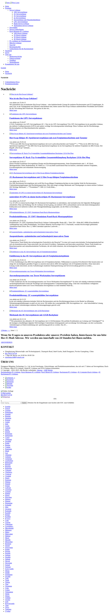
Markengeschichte (15, 56)
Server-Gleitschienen (16, 29)
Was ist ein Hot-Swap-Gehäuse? (23, 98)
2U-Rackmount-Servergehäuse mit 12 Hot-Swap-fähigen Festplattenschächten (43, 177)
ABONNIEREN (6, 342)
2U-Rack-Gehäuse (20, 35)
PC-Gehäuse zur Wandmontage (20, 41)
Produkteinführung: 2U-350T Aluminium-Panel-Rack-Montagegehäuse (41, 216)
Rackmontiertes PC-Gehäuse (10, 372)
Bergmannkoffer (15, 47)
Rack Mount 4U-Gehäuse (50, 372)
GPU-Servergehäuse (21, 22)
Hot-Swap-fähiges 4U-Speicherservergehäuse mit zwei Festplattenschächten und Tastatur (48, 138)
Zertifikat (12, 60)
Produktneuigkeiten (11, 84)
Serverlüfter (13, 27)
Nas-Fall (12, 45)
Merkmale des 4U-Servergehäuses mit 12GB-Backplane (33, 315)
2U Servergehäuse (20, 14)
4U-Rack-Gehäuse (20, 39)
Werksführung (14, 62)
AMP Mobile (48, 370)
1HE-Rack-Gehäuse (21, 33)
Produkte (8, 8)
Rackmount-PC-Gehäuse (68, 372)
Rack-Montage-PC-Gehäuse (19, 31)
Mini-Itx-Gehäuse (15, 43)
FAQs (7, 53)
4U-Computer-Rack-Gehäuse (88, 372)
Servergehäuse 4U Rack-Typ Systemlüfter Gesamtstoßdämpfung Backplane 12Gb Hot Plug (49, 157)
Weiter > (5, 330)
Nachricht (8, 51)
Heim (7, 6)
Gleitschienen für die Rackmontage (21, 49)
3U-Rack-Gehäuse (20, 37)
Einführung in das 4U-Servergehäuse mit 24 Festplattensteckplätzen (39, 256)
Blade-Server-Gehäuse (21, 24)
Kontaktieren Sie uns (12, 64)
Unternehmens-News (12, 82)
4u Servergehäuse (20, 18)
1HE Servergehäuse (20, 12)
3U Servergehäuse (20, 16)
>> (9, 330)
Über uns (8, 54)
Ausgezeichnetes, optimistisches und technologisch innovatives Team (39, 236)
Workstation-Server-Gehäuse (23, 25)
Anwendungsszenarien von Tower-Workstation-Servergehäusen (37, 275)
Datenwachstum (14, 58)
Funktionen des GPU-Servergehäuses (25, 118)
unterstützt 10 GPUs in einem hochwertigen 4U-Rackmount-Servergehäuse (42, 197)
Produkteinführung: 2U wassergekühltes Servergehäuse (33, 295)
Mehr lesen (13, 110)
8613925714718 (6, 395)
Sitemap (39, 370)
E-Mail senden (6, 393)
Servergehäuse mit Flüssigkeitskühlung (27, 20)
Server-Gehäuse (14, 10)
